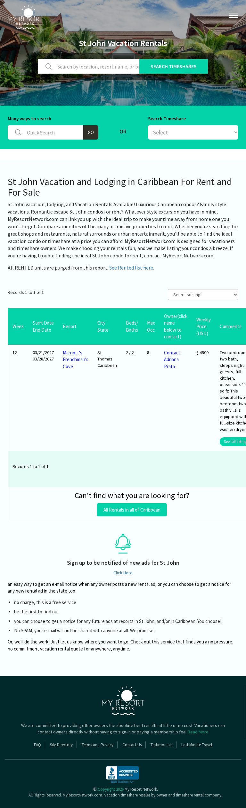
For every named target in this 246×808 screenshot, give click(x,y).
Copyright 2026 (111, 789)
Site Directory (61, 744)
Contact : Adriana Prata (173, 359)
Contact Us (132, 744)
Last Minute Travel (196, 744)
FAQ (37, 744)
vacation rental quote (61, 649)
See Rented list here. (131, 267)
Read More (198, 732)
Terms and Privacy (97, 744)
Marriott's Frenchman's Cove (75, 359)
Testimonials (161, 744)
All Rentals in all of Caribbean (131, 510)
